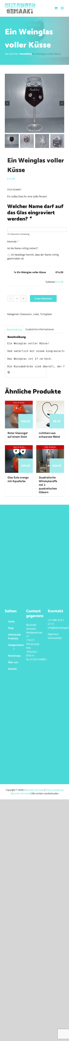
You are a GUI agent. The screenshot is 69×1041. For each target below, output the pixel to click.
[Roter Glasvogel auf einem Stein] (19, 403)
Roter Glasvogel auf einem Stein (18, 435)
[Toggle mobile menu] (62, 8)
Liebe (36, 314)
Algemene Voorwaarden (55, 636)
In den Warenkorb (43, 298)
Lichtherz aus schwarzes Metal (49, 435)
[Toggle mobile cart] (56, 8)
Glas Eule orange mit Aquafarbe (18, 479)
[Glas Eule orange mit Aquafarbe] (19, 447)
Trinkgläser (46, 314)
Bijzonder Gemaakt (34, 790)
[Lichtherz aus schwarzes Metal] (50, 403)
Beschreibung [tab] (14, 329)
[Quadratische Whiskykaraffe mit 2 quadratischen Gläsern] (50, 447)
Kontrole (12, 241)
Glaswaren (26, 314)
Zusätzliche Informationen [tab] (39, 329)
